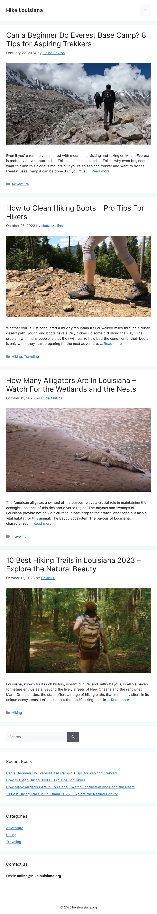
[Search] (73, 737)
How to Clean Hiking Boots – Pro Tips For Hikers (45, 780)
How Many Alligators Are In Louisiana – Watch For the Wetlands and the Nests (71, 384)
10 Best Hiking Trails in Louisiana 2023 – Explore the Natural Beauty (73, 564)
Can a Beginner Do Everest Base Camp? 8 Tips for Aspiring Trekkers (76, 39)
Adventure (20, 184)
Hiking (17, 356)
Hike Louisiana (24, 10)
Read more (101, 171)
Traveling (31, 356)
